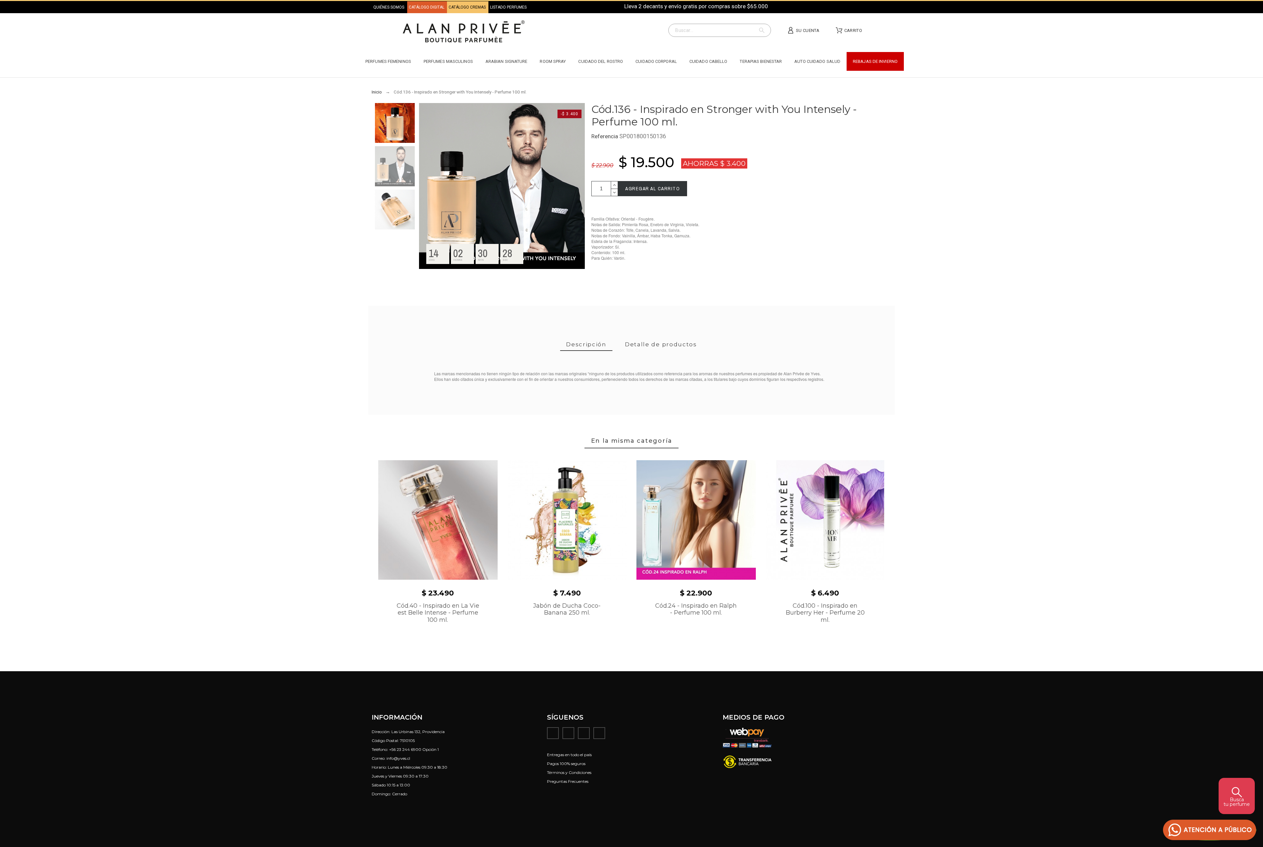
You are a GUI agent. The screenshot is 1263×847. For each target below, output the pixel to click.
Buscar (763, 30)
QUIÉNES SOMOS (388, 7)
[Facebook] (553, 733)
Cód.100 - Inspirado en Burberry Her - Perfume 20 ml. (825, 612)
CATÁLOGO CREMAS (468, 7)
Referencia (605, 136)
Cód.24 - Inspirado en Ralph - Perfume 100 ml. (696, 609)
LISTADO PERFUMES (508, 7)
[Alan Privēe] (464, 32)
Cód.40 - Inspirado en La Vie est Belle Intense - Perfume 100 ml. (438, 612)
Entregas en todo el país (569, 754)
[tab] (586, 345)
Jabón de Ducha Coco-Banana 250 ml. (567, 609)
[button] (1209, 830)
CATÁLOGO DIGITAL (427, 7)
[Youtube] (584, 733)
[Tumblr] (599, 733)
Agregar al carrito (652, 188)
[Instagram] (568, 733)
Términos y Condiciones (569, 772)
